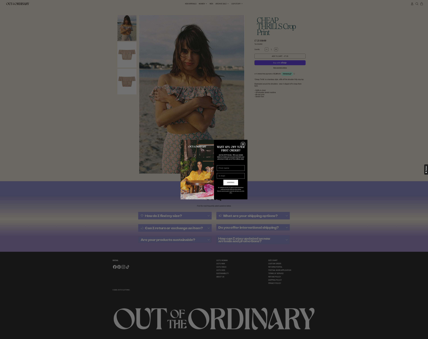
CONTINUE (230, 182)
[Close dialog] (243, 144)
